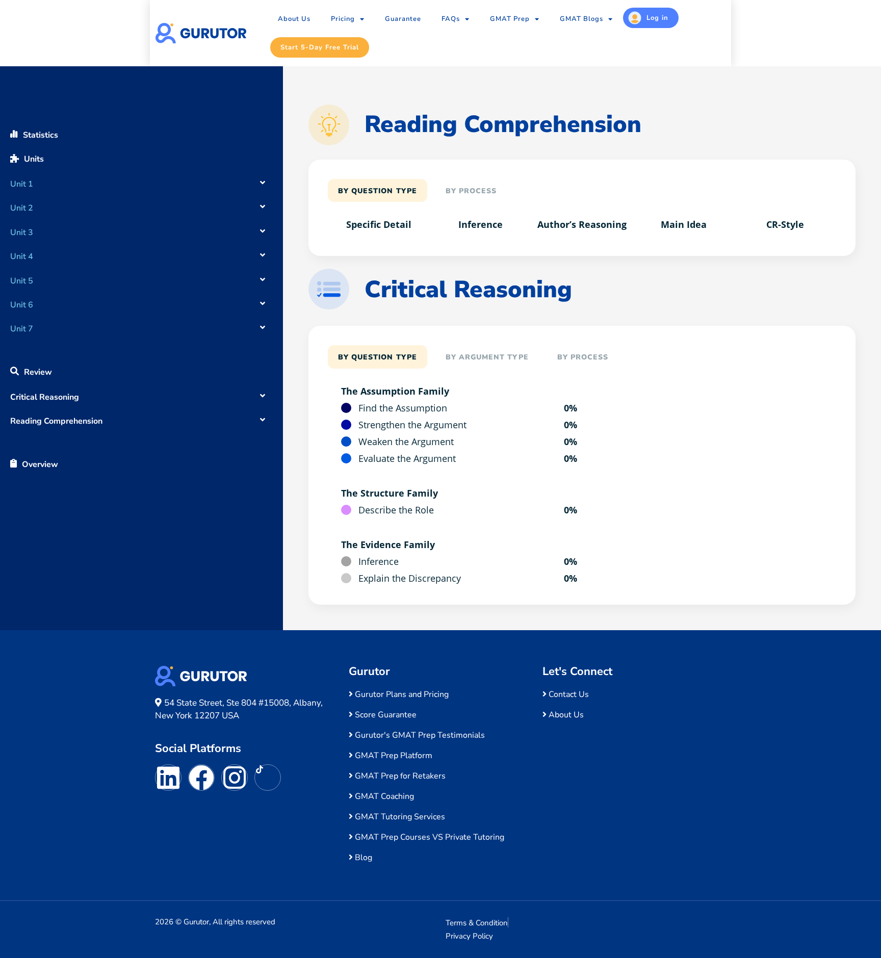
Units (34, 159)
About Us (294, 18)
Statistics (40, 135)
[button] (141, 178)
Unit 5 (21, 281)
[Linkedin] (168, 777)
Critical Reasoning (44, 397)
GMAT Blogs (581, 18)
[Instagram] (234, 777)
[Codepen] (267, 777)
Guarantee (403, 18)
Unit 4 (21, 256)
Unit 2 (21, 208)
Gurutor (369, 671)
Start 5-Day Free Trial (319, 47)
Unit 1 (21, 184)
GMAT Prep (510, 18)
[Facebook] (201, 777)
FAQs (451, 18)
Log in (657, 17)
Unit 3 (21, 232)
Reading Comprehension (56, 421)
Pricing (343, 18)
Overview (40, 464)
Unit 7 (21, 328)
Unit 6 (21, 304)
